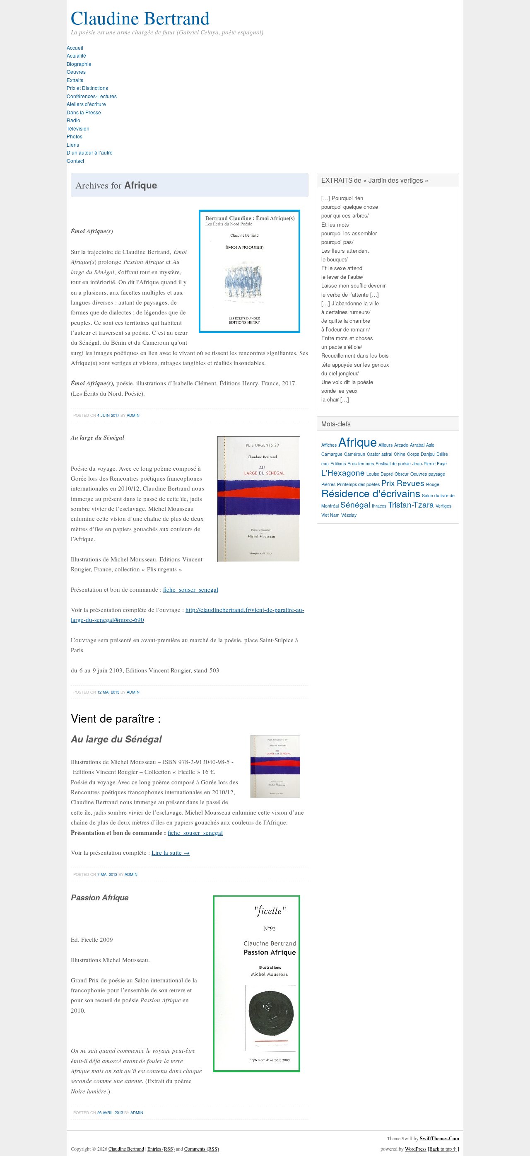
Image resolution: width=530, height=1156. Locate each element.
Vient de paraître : (116, 718)
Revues (410, 482)
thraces (379, 506)
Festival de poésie (393, 463)
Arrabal (417, 445)
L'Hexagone (343, 472)
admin (133, 415)
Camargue (331, 454)
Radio (73, 119)
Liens (73, 144)
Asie (430, 445)
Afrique (357, 441)
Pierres (328, 484)
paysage (437, 474)
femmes (366, 463)
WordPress (415, 1148)
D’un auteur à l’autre (90, 152)
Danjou (428, 454)
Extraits (75, 79)
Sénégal (355, 504)
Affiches (329, 445)
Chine (399, 454)
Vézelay (349, 515)
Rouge (432, 484)
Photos (74, 136)
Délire (442, 454)
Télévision (78, 128)
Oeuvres (76, 71)
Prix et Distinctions (87, 87)
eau (325, 463)
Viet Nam (330, 515)
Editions (338, 463)
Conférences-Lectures (92, 95)
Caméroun (354, 454)
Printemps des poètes (358, 484)
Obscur (402, 474)
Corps (413, 454)
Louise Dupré (379, 474)
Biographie (79, 63)
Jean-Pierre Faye (429, 463)
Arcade (401, 445)
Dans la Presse (84, 112)
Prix (388, 482)
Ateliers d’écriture (86, 103)
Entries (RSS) (161, 1148)
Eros (352, 463)
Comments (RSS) (201, 1148)
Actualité (76, 55)
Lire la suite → (171, 852)
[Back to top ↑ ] (443, 1148)
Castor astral (379, 454)
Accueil (75, 47)
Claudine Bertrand (140, 17)
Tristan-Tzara (411, 504)
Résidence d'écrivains (370, 493)
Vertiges (443, 506)
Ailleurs (385, 445)
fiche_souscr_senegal (190, 589)
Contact (75, 160)
